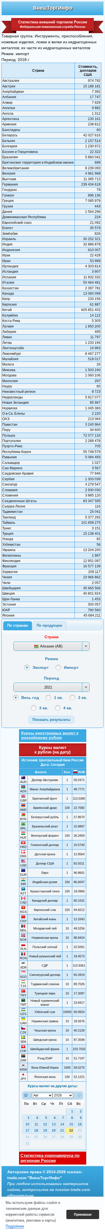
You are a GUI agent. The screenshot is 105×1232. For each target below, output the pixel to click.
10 (27, 1124)
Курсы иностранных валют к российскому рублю (49, 735)
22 (71, 1130)
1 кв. (58, 697)
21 (62, 1130)
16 (80, 1124)
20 (54, 1130)
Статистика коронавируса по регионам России (50, 1158)
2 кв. (82, 697)
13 (54, 1124)
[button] (51, 719)
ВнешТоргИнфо (52, 8)
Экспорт (40, 667)
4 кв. (67, 708)
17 (27, 1130)
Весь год (30, 697)
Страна (52, 637)
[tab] (17, 625)
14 (62, 1124)
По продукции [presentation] (49, 625)
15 (71, 1124)
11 (36, 1124)
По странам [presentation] (17, 625)
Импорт (71, 667)
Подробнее (15, 1226)
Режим (51, 658)
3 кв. (43, 708)
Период (51, 678)
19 (45, 1130)
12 (45, 1124)
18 (36, 1130)
